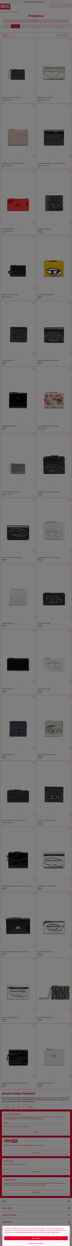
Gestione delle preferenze (24, 1232)
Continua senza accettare (36, 1243)
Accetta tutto (36, 1238)
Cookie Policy (55, 1232)
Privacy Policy (46, 1232)
